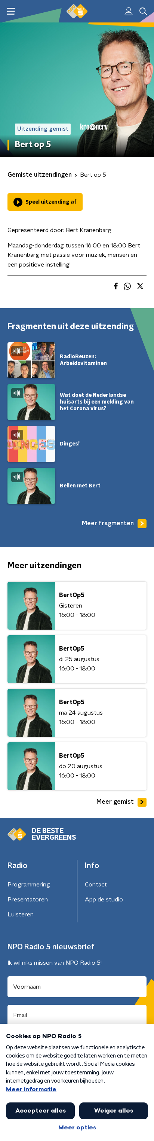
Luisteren (20, 915)
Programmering (28, 885)
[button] (11, 11)
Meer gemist (115, 802)
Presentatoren (27, 900)
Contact (96, 885)
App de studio (104, 900)
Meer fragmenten (108, 523)
